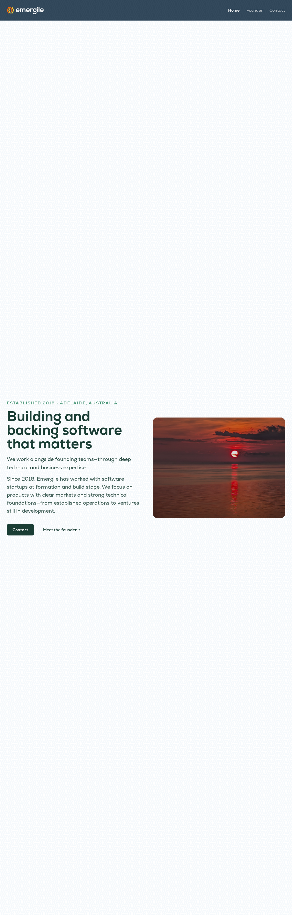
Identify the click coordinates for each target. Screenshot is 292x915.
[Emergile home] (25, 10)
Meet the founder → (61, 529)
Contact (277, 10)
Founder (254, 10)
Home (234, 10)
